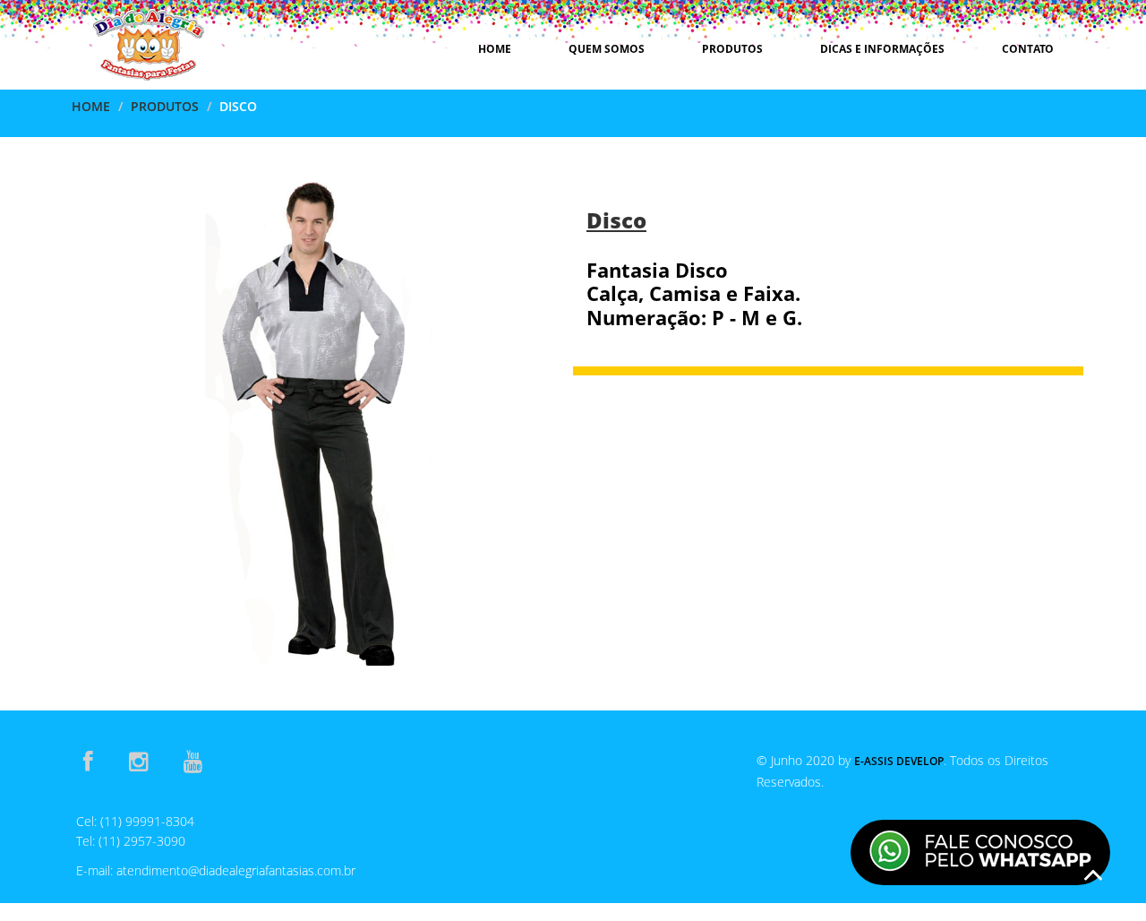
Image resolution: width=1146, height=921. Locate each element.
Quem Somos (607, 48)
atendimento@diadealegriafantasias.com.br (235, 870)
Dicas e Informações (882, 48)
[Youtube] (193, 760)
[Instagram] (138, 760)
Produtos (732, 48)
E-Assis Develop (899, 761)
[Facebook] (88, 760)
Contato (1028, 48)
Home (494, 48)
